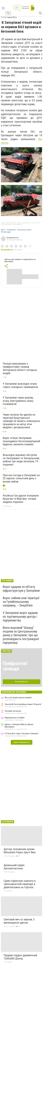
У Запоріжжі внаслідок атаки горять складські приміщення (20, 385)
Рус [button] (8, 13)
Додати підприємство (22, 742)
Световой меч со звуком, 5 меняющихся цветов (19, 921)
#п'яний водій (6, 232)
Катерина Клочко (13, 238)
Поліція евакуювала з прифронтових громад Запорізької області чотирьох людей (20, 368)
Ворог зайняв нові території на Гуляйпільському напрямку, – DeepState (21, 601)
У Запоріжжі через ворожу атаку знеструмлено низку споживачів (18, 401)
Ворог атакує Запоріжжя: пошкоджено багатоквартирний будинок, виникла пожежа (21, 441)
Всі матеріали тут (21, 681)
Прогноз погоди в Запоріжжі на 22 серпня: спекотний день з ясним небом (21, 478)
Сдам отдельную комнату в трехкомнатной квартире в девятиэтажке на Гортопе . (20, 884)
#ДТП (3, 230)
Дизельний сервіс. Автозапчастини (14, 867)
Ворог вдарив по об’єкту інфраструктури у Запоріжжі (21, 588)
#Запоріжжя (11, 230)
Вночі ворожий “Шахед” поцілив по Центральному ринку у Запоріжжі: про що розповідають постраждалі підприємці (21, 635)
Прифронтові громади (15, 666)
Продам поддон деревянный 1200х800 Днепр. (20, 957)
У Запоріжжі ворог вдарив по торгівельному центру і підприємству (20, 616)
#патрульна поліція (24, 230)
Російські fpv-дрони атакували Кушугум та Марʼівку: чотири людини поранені (21, 499)
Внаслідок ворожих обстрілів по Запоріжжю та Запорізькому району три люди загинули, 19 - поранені (21, 459)
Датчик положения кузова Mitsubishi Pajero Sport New (20, 850)
